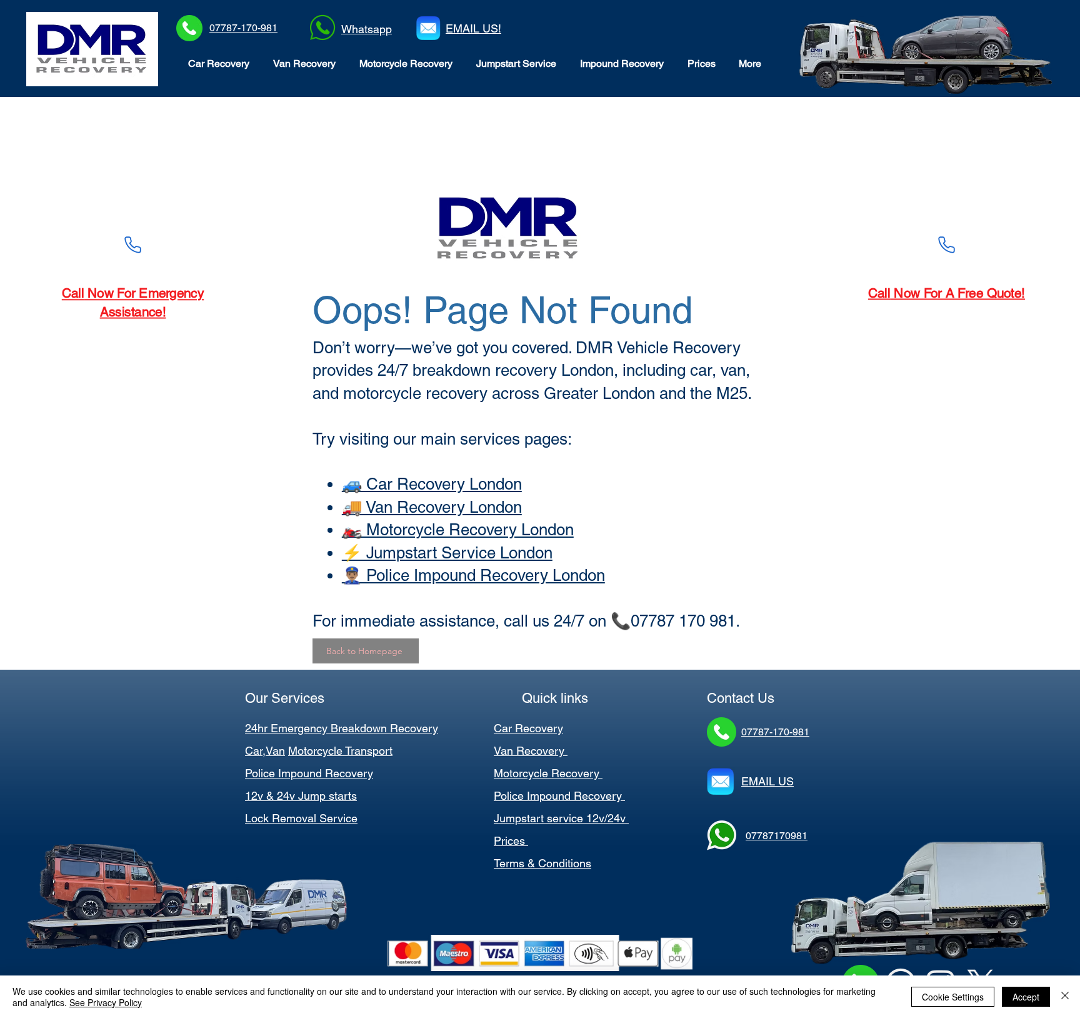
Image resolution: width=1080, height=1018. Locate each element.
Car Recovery (528, 728)
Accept (1025, 996)
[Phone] (133, 245)
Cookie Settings (953, 996)
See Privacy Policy (105, 1002)
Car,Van (265, 750)
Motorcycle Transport (340, 750)
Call (876, 293)
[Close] (1065, 996)
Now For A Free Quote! (959, 293)
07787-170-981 (243, 28)
